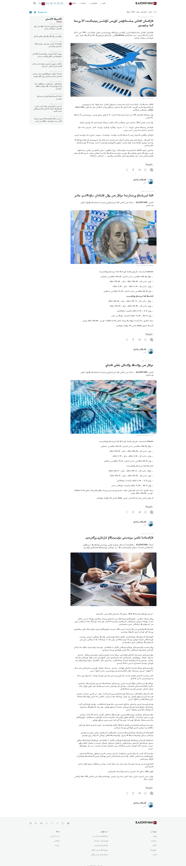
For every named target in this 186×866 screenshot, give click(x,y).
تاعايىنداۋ (144, 12)
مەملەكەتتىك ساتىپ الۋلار (99, 855)
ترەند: (155, 12)
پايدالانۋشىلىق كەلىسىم (100, 836)
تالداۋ (74, 4)
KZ (62, 4)
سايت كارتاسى (55, 836)
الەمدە (155, 855)
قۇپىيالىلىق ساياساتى (101, 841)
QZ (58, 4)
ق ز (43, 4)
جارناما (57, 846)
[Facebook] (133, 170)
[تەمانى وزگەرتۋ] (69, 3)
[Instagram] (151, 170)
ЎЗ (40, 4)
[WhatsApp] (145, 170)
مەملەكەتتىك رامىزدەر (101, 846)
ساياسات (154, 841)
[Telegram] (139, 170)
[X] (127, 170)
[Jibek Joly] (42, 12)
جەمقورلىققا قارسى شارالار (99, 850)
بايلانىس (57, 841)
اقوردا (150, 12)
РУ (55, 4)
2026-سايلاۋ (131, 12)
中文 (47, 4)
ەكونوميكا (149, 165)
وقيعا (138, 12)
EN (51, 4)
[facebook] (57, 823)
